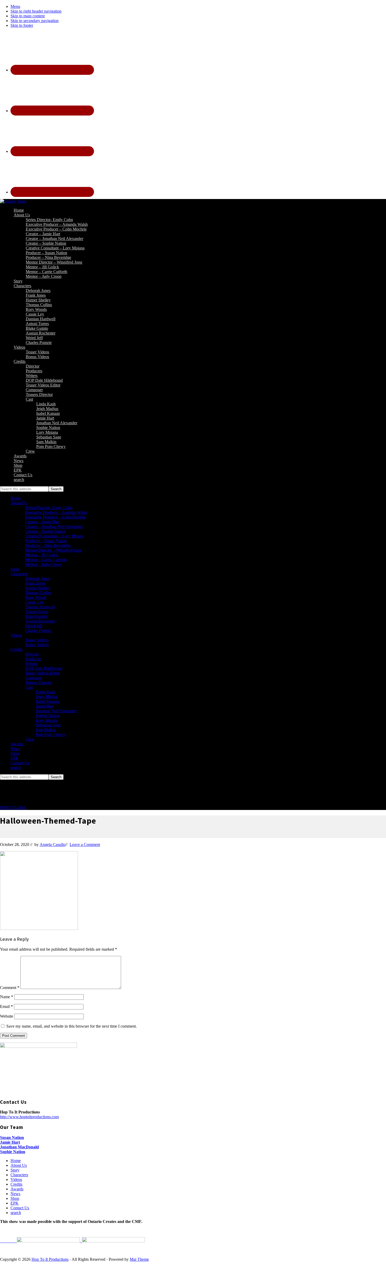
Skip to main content (28, 16)
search (16, 767)
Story (15, 569)
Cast (29, 687)
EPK (15, 758)
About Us (19, 503)
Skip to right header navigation (36, 11)
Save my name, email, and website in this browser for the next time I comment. (71, 1026)
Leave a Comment (85, 844)
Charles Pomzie (38, 630)
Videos (16, 635)
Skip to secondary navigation (35, 20)
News (15, 748)
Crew (29, 739)
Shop (15, 753)
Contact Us (20, 763)
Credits (16, 649)
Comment (9, 987)
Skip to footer (22, 25)
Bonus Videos (37, 644)
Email (6, 1006)
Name (6, 997)
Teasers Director (38, 682)
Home (16, 498)
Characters (19, 574)
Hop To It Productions (50, 1259)
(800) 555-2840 (13, 807)
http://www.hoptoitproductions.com (29, 1117)
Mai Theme (139, 1259)
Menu (15, 6)
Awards (17, 744)
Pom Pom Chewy (50, 734)
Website (6, 1016)
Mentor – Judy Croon (43, 564)
